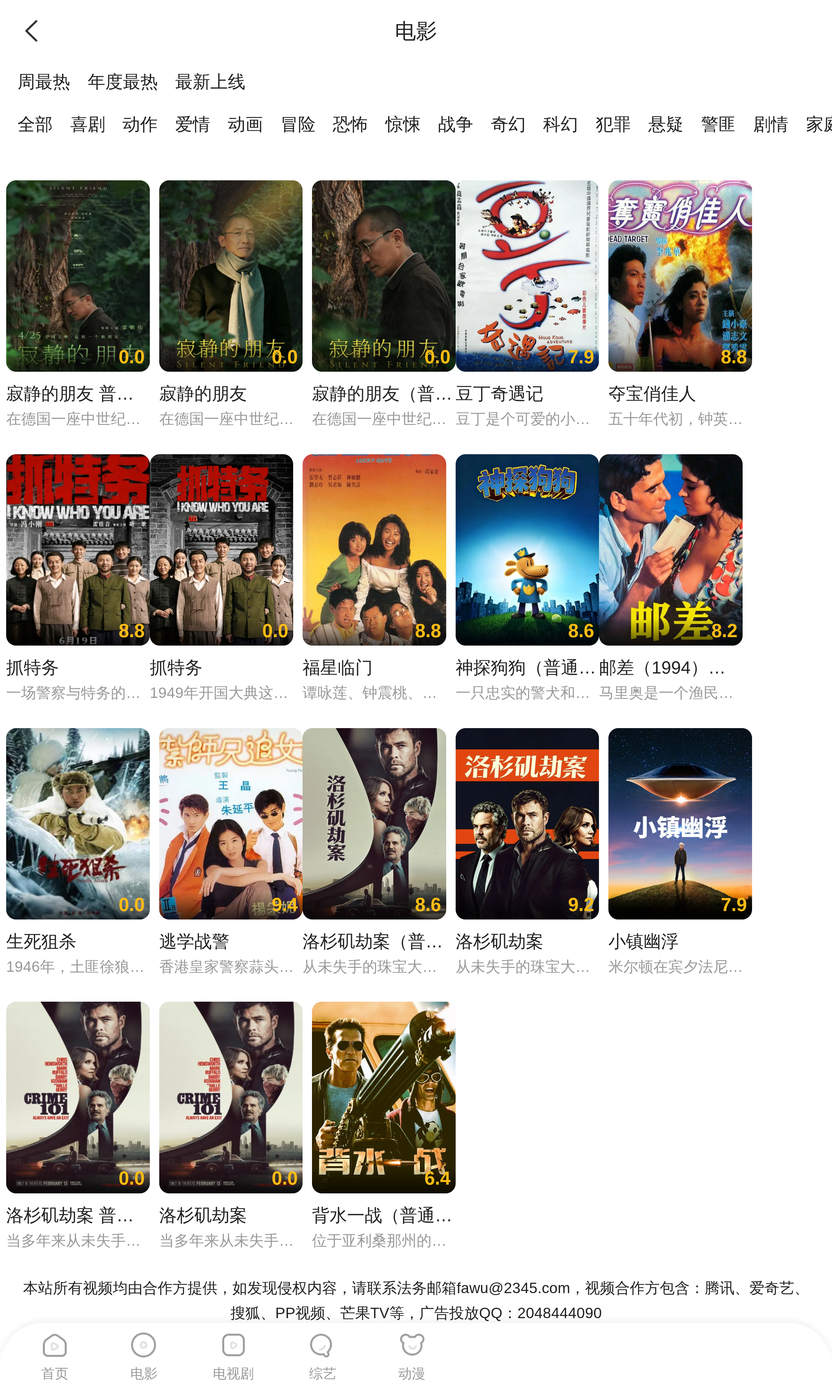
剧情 (770, 124)
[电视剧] (233, 1340)
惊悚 (403, 124)
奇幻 (508, 124)
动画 (245, 124)
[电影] (144, 1340)
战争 (455, 124)
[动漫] (412, 1340)
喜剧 (87, 124)
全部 (35, 124)
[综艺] (322, 1340)
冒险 (298, 124)
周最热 (44, 81)
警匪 (718, 124)
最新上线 (210, 81)
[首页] (55, 1340)
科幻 (560, 124)
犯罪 (613, 124)
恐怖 (350, 124)
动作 (140, 124)
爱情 (192, 124)
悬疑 (665, 124)
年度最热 (123, 81)
